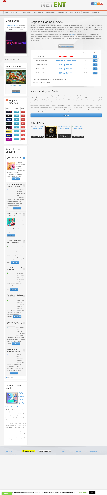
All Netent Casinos (25, 12)
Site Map (78, 451)
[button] (37, 132)
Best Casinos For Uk (75, 12)
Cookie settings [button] (82, 492)
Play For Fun (16, 91)
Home (6, 12)
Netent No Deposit (50, 12)
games (72, 34)
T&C (6, 451)
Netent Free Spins (38, 12)
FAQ (10, 451)
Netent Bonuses (62, 12)
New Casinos (14, 12)
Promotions (86, 12)
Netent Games (95, 12)
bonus (47, 101)
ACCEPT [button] (92, 492)
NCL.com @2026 (93, 451)
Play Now (66, 115)
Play (95, 60)
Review (16, 111)
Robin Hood (15, 86)
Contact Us (65, 451)
